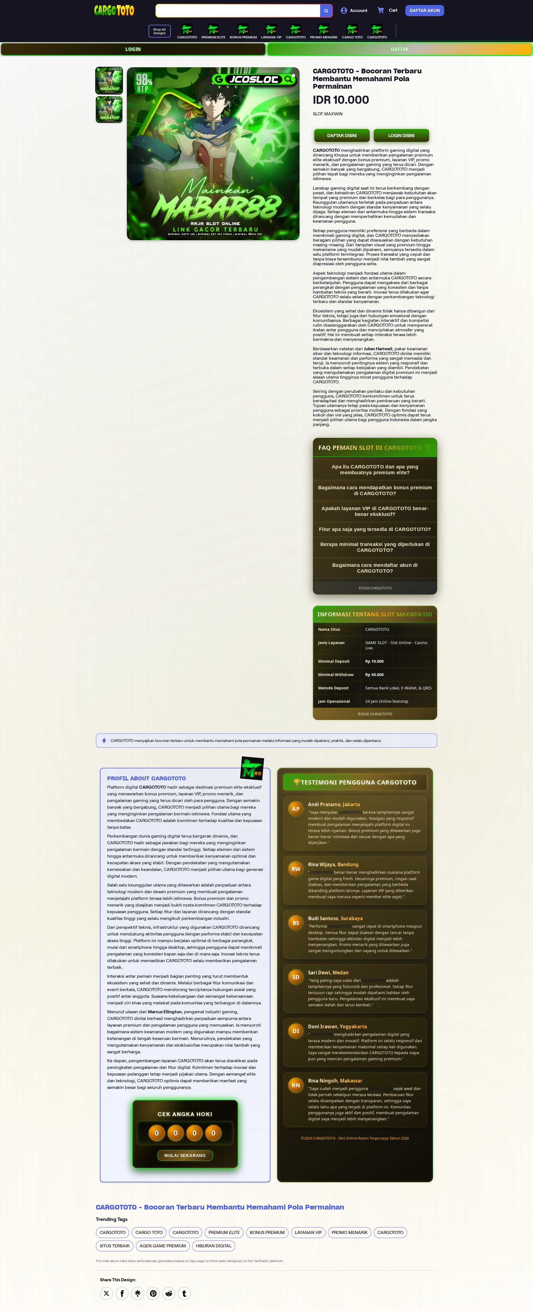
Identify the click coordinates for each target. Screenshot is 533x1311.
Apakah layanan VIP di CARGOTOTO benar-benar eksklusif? (374, 511)
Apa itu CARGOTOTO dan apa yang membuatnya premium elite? (375, 469)
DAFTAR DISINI (342, 135)
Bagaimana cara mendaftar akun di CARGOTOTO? (375, 568)
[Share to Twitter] (106, 1293)
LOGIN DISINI (401, 135)
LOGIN (133, 49)
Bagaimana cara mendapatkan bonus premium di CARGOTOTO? (375, 490)
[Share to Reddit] (168, 1293)
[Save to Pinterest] (153, 1293)
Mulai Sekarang (185, 1155)
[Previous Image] (131, 154)
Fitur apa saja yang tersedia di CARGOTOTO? (375, 529)
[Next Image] (295, 154)
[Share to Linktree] (137, 1293)
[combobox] (238, 10)
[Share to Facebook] (122, 1293)
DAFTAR (400, 49)
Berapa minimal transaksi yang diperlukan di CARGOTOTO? (375, 547)
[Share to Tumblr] (184, 1293)
